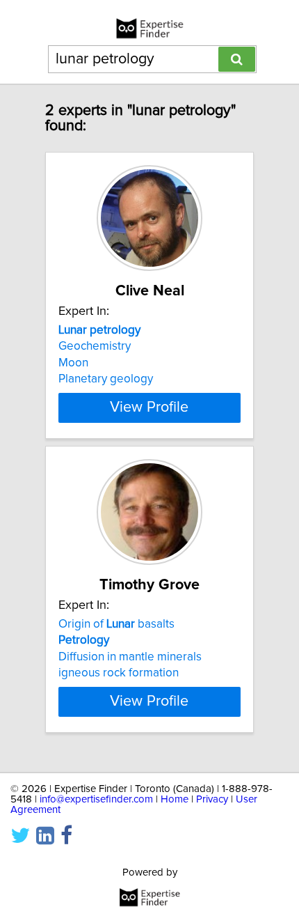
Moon (73, 363)
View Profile (149, 407)
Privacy (212, 799)
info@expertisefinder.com (96, 799)
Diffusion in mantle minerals (130, 657)
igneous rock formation (118, 673)
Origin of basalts (116, 624)
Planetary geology (105, 379)
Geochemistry (94, 346)
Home (174, 799)
